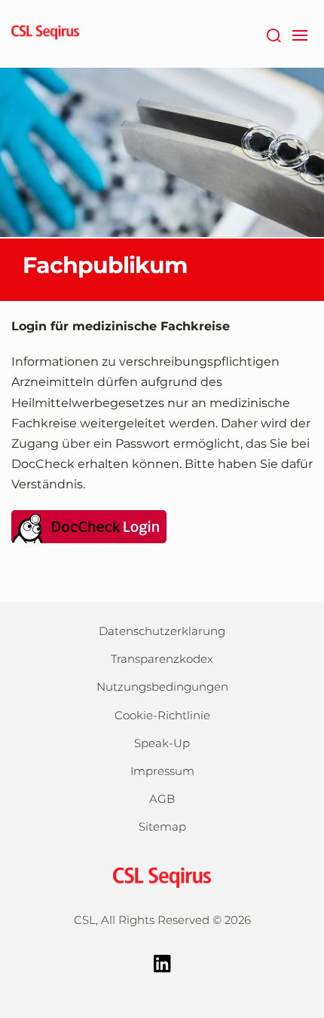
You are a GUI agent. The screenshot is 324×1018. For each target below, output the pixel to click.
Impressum (162, 771)
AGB (162, 799)
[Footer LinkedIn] (162, 962)
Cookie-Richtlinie (162, 715)
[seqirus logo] (45, 34)
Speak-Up (162, 743)
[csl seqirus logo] (162, 876)
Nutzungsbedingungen (162, 686)
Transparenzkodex (162, 659)
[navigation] (299, 34)
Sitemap (162, 826)
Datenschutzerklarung (162, 631)
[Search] (273, 34)
